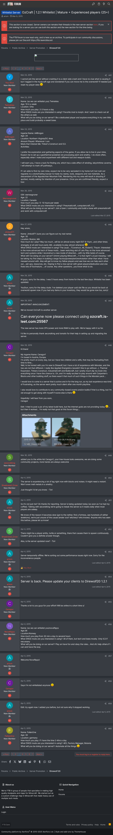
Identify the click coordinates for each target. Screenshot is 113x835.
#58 (110, 681)
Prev (7, 68)
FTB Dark (6, 825)
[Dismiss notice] (108, 24)
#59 (110, 703)
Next (39, 68)
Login (3, 812)
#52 (110, 529)
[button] (4, 4)
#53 (110, 552)
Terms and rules (73, 825)
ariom (6, 16)
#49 (110, 455)
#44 (110, 191)
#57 (110, 656)
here (95, 24)
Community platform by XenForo (27, 832)
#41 (110, 75)
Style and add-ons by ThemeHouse (70, 832)
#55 (110, 602)
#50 (110, 478)
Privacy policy (87, 825)
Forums (62, 794)
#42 (110, 98)
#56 (110, 624)
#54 (110, 577)
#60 (110, 728)
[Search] (109, 4)
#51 (110, 500)
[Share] (106, 75)
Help (97, 825)
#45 (110, 224)
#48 (110, 345)
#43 (110, 129)
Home (61, 790)
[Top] (107, 824)
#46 (110, 276)
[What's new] (104, 4)
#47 (110, 301)
